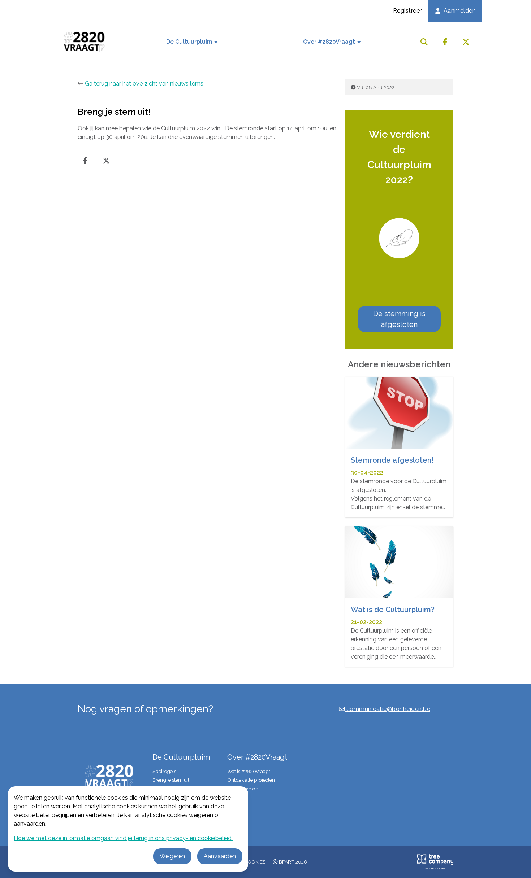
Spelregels (164, 771)
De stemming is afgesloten (399, 319)
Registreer (407, 10)
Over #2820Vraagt (330, 41)
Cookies (255, 862)
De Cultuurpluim (189, 41)
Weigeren (172, 856)
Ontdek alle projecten (251, 780)
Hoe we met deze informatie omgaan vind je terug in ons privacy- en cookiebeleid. (123, 838)
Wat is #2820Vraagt (248, 771)
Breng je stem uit (170, 780)
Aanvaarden (220, 856)
